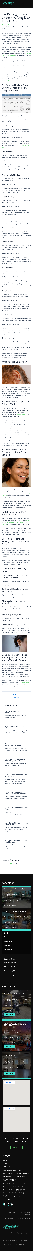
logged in (12, 863)
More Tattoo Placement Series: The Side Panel (16, 823)
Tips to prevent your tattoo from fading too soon (15, 760)
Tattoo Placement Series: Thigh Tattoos (16, 808)
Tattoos (5, 1163)
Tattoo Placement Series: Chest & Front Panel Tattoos (15, 793)
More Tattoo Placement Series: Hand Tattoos (16, 841)
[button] (23, 4)
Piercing (5, 1160)
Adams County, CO (9, 967)
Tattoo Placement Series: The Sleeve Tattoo (16, 775)
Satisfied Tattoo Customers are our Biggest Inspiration (16, 744)
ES (19, 6)
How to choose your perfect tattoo (15, 727)
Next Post (16, 697)
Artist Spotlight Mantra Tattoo (12, 1170)
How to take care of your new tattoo (16, 711)
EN (17, 6)
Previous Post (16, 694)
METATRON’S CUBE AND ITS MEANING (15, 1176)
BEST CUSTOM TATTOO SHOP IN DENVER (16, 1173)
